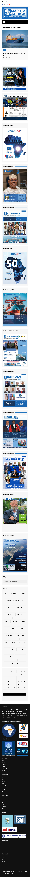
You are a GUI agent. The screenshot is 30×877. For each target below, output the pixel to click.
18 (8, 684)
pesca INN (13, 642)
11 (8, 681)
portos (22, 649)
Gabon (3, 846)
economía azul (8, 618)
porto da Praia (22, 642)
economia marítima (20, 614)
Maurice (3, 766)
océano (15, 639)
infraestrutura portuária (10, 625)
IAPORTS (23, 621)
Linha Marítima (21, 625)
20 (14, 684)
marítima (8, 632)
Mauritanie (4, 806)
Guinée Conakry (5, 785)
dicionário (21, 611)
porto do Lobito (21, 646)
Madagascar (4, 764)
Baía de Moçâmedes (10, 604)
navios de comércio (20, 635)
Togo (3, 791)
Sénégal (9, 656)
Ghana (3, 783)
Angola (23, 593)
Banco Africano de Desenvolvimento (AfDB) (15, 600)
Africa (6, 593)
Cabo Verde (22, 604)
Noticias (7, 639)
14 (18, 681)
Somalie (3, 861)
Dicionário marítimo (9, 614)
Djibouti (3, 857)
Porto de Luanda (9, 646)
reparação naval (9, 653)
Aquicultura (15, 597)
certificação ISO (20, 607)
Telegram (8, 2)
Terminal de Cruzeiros (10, 660)
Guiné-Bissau (15, 621)
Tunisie (3, 808)
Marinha (13, 628)
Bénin (3, 778)
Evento (23, 618)
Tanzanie (3, 865)
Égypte (3, 801)
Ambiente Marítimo (14, 593)
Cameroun (4, 844)
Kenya (3, 859)
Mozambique (4, 768)
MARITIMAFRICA (22, 628)
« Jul (4, 699)
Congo (3, 850)
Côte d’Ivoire (4, 780)
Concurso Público (10, 611)
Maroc (3, 804)
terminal (20, 656)
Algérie (3, 799)
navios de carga (9, 635)
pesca (6, 642)
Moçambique (20, 632)
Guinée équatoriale (5, 848)
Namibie (3, 770)
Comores (3, 762)
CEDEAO (8, 607)
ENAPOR (16, 618)
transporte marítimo (15, 663)
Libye (3, 803)
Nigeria (3, 787)
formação (7, 621)
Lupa (5, 50)
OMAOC (23, 639)
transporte (22, 660)
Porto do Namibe (10, 649)
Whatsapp (3, 2)
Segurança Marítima (20, 653)
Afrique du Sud (4, 758)
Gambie (3, 781)
